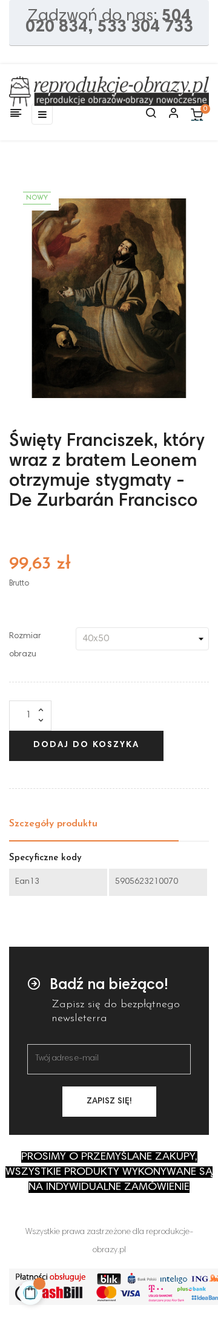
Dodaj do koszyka (86, 745)
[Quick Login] (168, 114)
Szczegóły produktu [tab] (53, 824)
